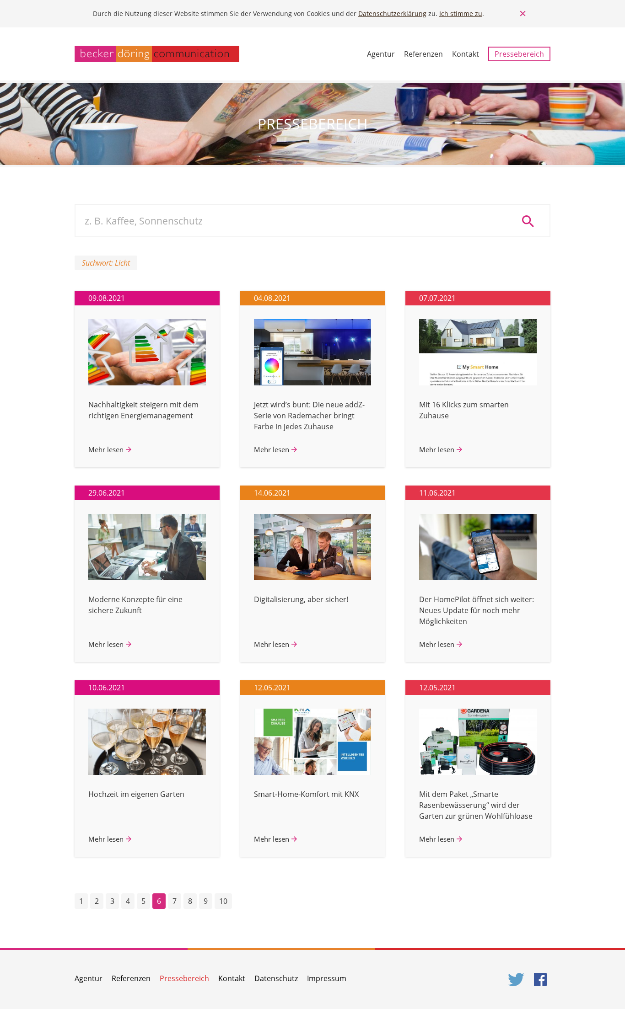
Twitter (516, 979)
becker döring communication (157, 54)
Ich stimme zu (460, 13)
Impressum (326, 978)
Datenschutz (276, 978)
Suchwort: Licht (106, 263)
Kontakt (465, 54)
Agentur (381, 54)
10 (223, 901)
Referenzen (423, 54)
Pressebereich (519, 54)
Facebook (542, 979)
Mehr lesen (106, 449)
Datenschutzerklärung (392, 13)
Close (523, 14)
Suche (531, 221)
